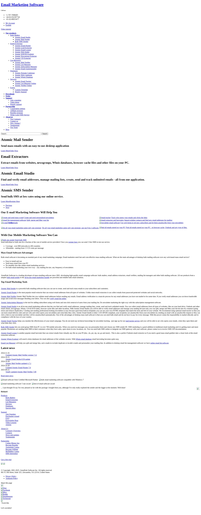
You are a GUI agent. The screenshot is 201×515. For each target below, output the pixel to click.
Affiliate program (16, 111)
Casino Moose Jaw (13, 443)
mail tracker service (133, 321)
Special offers (11, 408)
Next (7, 207)
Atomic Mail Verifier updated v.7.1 (18, 363)
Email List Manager (8, 343)
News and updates (12, 435)
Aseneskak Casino (12, 447)
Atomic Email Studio (22, 37)
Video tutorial (6, 29)
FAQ (7, 418)
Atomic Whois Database (24, 77)
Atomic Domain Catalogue (25, 73)
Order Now (14, 151)
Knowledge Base (12, 420)
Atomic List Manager (23, 65)
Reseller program (16, 113)
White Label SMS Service (19, 115)
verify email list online (58, 299)
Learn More (5, 151)
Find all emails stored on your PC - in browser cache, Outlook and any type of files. (156, 228)
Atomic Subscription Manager (26, 67)
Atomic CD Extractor (23, 58)
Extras (12, 88)
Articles (8, 425)
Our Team (14, 127)
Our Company (15, 119)
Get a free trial (6, 460)
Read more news (7, 376)
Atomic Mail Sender (22, 39)
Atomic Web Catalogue (23, 75)
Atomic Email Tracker (23, 81)
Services (13, 79)
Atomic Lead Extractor (23, 48)
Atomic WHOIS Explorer (24, 54)
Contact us (14, 121)
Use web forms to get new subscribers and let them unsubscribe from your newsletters (151, 223)
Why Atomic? (15, 123)
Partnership (5, 441)
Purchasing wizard (12, 416)
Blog (7, 130)
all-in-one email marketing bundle (37, 277)
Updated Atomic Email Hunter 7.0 (18, 368)
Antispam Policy (12, 478)
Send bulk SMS (21, 240)
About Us (4, 429)
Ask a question (15, 100)
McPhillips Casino (12, 451)
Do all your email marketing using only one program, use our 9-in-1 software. (70, 228)
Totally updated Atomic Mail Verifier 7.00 (21, 372)
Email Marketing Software (22, 4)
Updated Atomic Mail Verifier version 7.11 (21, 355)
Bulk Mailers (15, 35)
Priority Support (21, 92)
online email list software (159, 343)
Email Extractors (16, 44)
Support (4, 412)
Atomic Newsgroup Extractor (26, 56)
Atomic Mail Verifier (22, 62)
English (8, 25)
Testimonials (14, 125)
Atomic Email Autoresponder (25, 69)
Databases (14, 71)
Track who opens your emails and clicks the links (129, 218)
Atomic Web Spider (22, 52)
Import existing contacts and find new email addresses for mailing (148, 220)
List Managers (15, 60)
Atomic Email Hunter (23, 46)
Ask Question (11, 414)
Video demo (14, 102)
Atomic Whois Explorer (9, 339)
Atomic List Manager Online (25, 83)
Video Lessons (11, 423)
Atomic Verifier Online (23, 86)
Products (4, 396)
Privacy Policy (11, 476)
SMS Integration (12, 454)
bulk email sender (13, 277)
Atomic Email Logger (23, 50)
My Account (10, 23)
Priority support (16, 104)
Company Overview (13, 431)
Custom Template (21, 90)
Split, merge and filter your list (38, 220)
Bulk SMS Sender (21, 42)
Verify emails (13, 223)
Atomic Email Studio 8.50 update (18, 359)
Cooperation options (17, 109)
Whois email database (84, 339)
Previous (9, 205)
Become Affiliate (12, 449)
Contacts (9, 433)
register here (73, 242)
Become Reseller (12, 445)
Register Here (15, 201)
